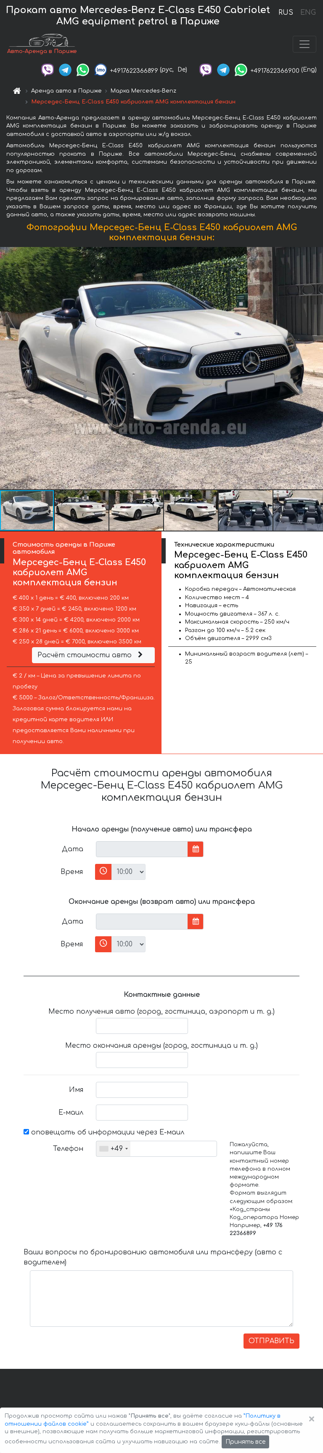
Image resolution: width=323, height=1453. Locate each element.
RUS (285, 12)
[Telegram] (65, 69)
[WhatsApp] (83, 69)
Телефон (68, 1149)
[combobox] (113, 1148)
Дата (72, 849)
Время (72, 872)
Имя (76, 1090)
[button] (82, 510)
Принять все (245, 1442)
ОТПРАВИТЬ (271, 1341)
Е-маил (70, 1112)
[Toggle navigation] (304, 44)
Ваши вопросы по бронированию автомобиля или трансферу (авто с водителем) (153, 1257)
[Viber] (48, 69)
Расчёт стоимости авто (85, 655)
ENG (307, 12)
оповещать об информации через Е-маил (106, 1132)
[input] (142, 849)
